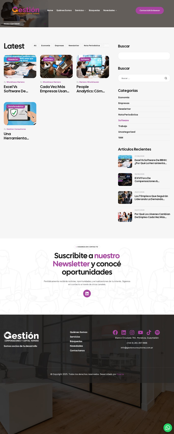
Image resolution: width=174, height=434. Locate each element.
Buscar (124, 46)
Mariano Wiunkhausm (89, 82)
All (35, 45)
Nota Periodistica (92, 45)
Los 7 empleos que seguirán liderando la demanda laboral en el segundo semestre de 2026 (151, 198)
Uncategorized (126, 131)
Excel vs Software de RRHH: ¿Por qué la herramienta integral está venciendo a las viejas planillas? (18, 89)
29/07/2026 (139, 192)
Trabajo (122, 126)
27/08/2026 (139, 156)
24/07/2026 (139, 210)
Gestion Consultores (16, 129)
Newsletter (74, 45)
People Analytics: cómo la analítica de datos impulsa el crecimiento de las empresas (91, 89)
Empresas (59, 45)
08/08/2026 (139, 174)
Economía (45, 45)
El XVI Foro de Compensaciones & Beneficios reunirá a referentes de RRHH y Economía (148, 180)
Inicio (6, 24)
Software (49, 59)
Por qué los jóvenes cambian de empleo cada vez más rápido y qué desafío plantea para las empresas (152, 216)
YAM (120, 137)
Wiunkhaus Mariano (16, 82)
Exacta (120, 374)
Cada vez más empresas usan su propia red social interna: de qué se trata (54, 89)
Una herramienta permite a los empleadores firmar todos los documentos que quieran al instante (18, 136)
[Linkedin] (87, 293)
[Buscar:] (144, 78)
